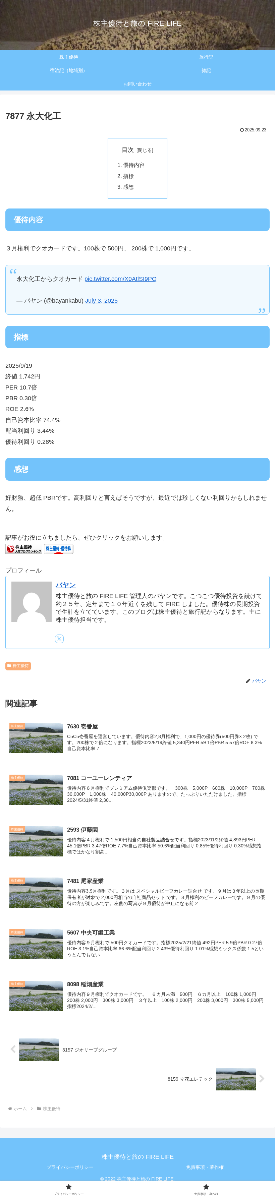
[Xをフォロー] (59, 639)
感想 (128, 187)
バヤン (66, 585)
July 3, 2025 (101, 300)
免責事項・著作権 (205, 1167)
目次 (128, 149)
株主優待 (21, 665)
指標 (128, 176)
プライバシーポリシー (70, 1167)
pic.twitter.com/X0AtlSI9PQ (121, 279)
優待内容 (134, 165)
